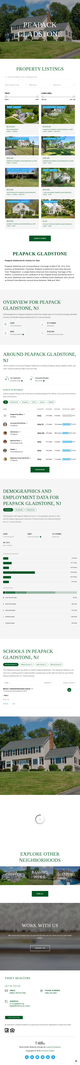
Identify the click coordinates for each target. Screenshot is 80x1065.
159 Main (13, 417)
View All (40, 894)
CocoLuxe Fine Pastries (18, 423)
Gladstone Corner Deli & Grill (19, 458)
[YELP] (53, 1057)
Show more (40, 469)
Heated (12, 449)
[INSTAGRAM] (27, 1057)
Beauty (43, 402)
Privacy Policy (48, 1051)
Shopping (26, 402)
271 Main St (14, 460)
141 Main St (14, 434)
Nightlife (52, 402)
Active (35, 402)
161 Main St (14, 425)
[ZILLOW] (48, 1057)
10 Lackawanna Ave (16, 443)
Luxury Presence (53, 1047)
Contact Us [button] (40, 948)
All (6, 402)
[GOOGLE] (43, 1057)
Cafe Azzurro (14, 432)
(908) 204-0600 (51, 993)
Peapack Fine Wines (16, 414)
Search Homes (40, 238)
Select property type (12, 85)
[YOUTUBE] (37, 1057)
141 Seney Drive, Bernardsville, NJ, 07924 (15, 691)
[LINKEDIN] (32, 1057)
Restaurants (15, 402)
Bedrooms (56, 85)
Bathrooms (33, 85)
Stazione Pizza (15, 440)
